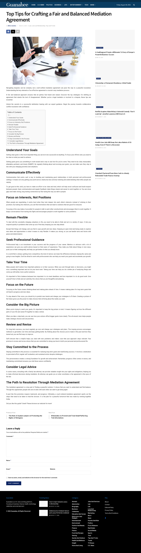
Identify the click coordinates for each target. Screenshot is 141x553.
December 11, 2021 (101, 116)
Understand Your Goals (16, 118)
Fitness (74, 530)
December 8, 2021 (101, 178)
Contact (107, 504)
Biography (75, 506)
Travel (90, 540)
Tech (86, 5)
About (107, 502)
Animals (74, 501)
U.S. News (41, 5)
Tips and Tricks (50, 25)
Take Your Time (14, 129)
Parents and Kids (93, 520)
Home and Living (77, 545)
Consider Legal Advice (16, 141)
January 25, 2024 (101, 86)
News (98, 78)
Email (8, 469)
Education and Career (79, 514)
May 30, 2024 (99, 57)
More (92, 5)
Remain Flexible (13, 125)
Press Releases (93, 525)
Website (52, 469)
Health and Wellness (104, 138)
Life (65, 5)
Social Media (92, 530)
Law (30, 25)
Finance (99, 168)
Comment (10, 436)
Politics (49, 5)
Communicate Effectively (16, 120)
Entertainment (75, 5)
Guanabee (17, 5)
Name (8, 460)
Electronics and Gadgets (77, 517)
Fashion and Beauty (78, 525)
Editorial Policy (109, 507)
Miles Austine (12, 25)
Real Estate (91, 528)
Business (58, 5)
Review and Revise (14, 136)
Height (74, 543)
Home (33, 5)
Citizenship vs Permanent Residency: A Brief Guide (113, 83)
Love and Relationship (38, 25)
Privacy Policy (109, 510)
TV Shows (91, 543)
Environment (76, 523)
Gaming (74, 535)
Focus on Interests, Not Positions (19, 122)
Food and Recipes (77, 533)
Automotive (75, 504)
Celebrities (75, 511)
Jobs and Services (94, 501)
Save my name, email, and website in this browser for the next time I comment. (33, 477)
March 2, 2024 (23, 25)
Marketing (91, 513)
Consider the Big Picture (16, 134)
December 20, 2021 (101, 147)
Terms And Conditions (111, 513)
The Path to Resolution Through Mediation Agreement (26, 143)
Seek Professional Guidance (17, 127)
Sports (90, 533)
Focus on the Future (15, 132)
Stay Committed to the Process (19, 139)
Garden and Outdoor (78, 538)
